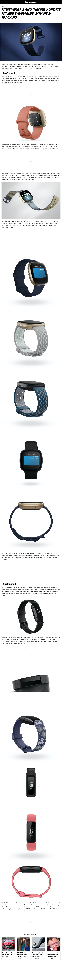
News (3, 6)
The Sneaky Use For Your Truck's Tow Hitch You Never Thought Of (38, 955)
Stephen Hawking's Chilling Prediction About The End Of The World (52, 955)
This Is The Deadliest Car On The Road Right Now (8, 954)
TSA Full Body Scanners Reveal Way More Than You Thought (23, 955)
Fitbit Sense (7, 82)
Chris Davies (6, 21)
